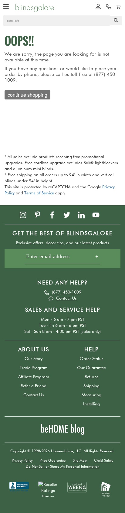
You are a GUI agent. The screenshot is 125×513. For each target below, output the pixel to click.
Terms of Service (39, 193)
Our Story (33, 359)
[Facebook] (55, 215)
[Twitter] (69, 215)
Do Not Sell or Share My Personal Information (63, 467)
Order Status (91, 359)
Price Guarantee (53, 461)
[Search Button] (116, 20)
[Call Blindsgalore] (107, 6)
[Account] (96, 6)
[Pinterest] (40, 215)
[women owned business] (77, 487)
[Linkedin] (84, 215)
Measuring (91, 395)
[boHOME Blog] (62, 429)
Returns (92, 377)
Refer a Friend (33, 386)
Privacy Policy (22, 461)
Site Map (80, 461)
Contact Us (66, 298)
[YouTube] (99, 215)
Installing (91, 404)
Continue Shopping (27, 94)
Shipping (91, 386)
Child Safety (103, 461)
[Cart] (117, 6)
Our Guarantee (91, 368)
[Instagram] (26, 215)
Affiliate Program (33, 377)
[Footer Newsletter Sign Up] (62, 258)
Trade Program (34, 368)
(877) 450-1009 (66, 292)
